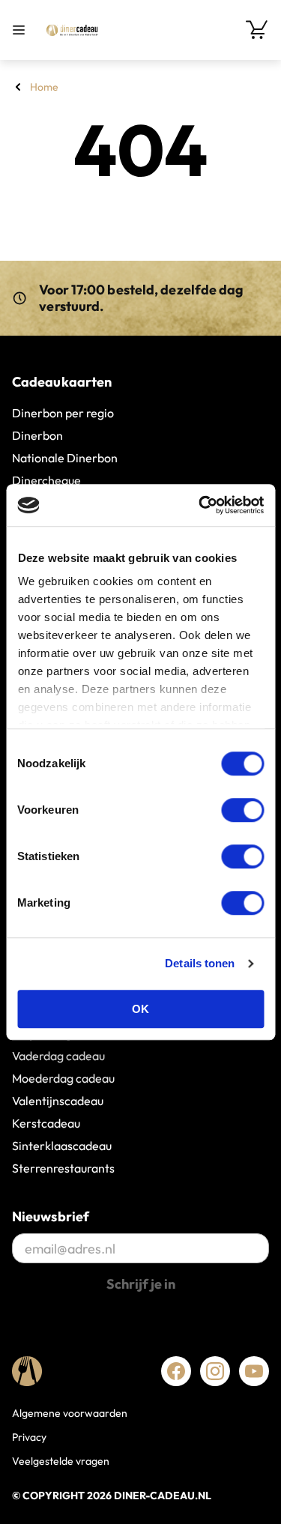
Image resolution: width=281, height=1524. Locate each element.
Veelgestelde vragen (60, 1461)
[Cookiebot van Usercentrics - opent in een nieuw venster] (200, 505)
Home (44, 87)
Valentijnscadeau (57, 1100)
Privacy (29, 1437)
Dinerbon (37, 435)
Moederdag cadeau (63, 1078)
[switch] (242, 810)
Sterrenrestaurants (63, 1168)
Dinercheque (46, 480)
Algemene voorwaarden (69, 1413)
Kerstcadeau (46, 1123)
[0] (257, 30)
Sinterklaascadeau (62, 1145)
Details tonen (200, 963)
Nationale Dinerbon (65, 457)
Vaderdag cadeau (58, 1055)
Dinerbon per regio (63, 412)
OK (140, 1009)
